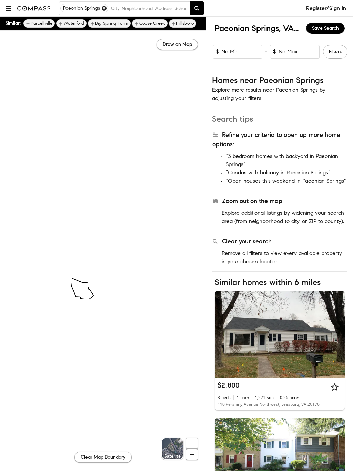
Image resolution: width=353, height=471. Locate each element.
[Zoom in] (192, 443)
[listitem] (39, 23)
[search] (197, 8)
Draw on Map (177, 44)
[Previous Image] (223, 334)
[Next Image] (336, 334)
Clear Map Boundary (103, 457)
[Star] (334, 386)
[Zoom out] (192, 454)
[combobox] (149, 8)
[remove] (104, 8)
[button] (8, 8)
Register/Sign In (326, 8)
